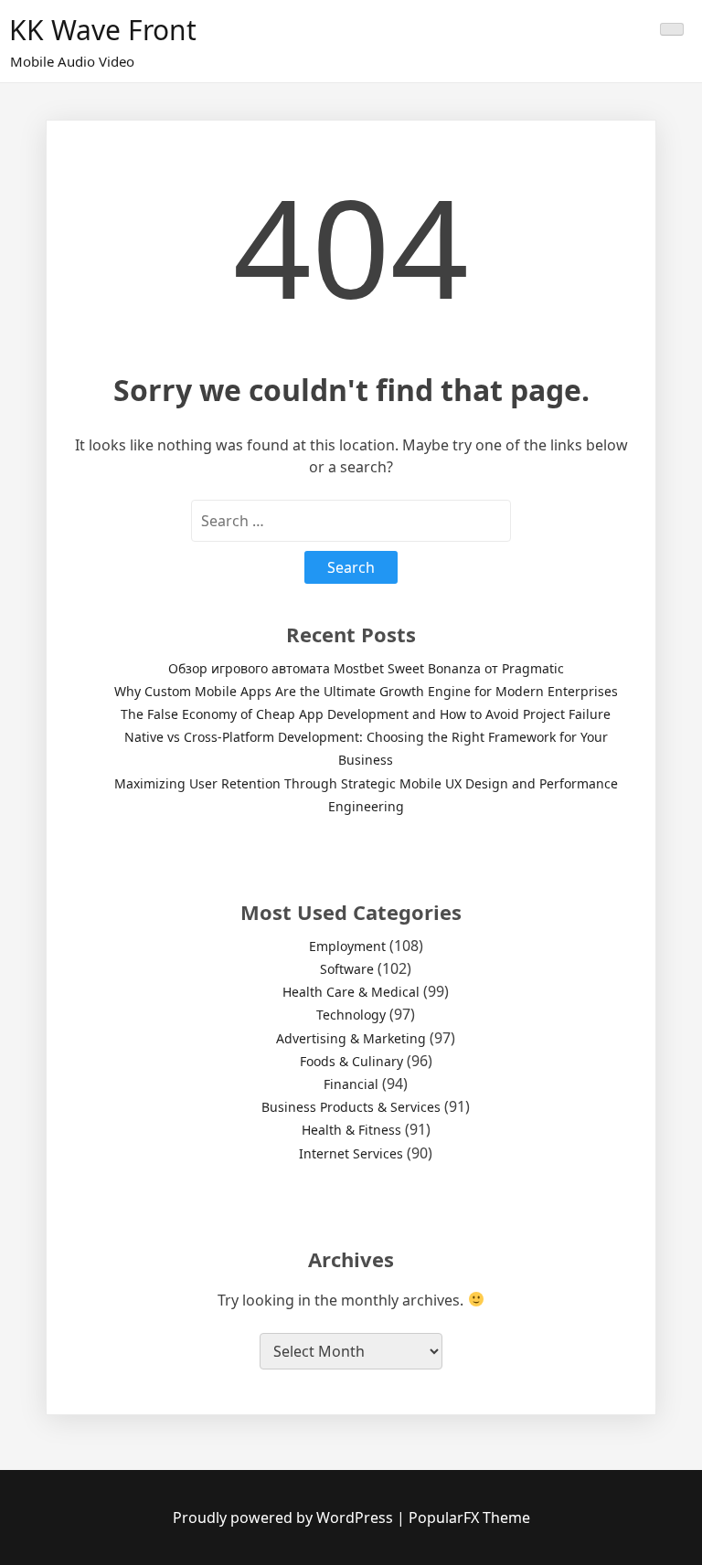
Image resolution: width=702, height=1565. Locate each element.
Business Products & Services (351, 1107)
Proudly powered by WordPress (285, 1517)
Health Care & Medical (351, 991)
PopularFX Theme (469, 1517)
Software (347, 969)
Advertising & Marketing (351, 1038)
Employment (347, 946)
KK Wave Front (103, 29)
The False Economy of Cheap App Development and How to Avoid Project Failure (366, 714)
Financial (351, 1084)
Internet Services (351, 1153)
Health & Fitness (351, 1129)
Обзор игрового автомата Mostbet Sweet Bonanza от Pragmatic (366, 668)
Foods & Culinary (351, 1061)
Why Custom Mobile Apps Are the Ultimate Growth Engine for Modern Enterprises (366, 691)
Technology (351, 1014)
